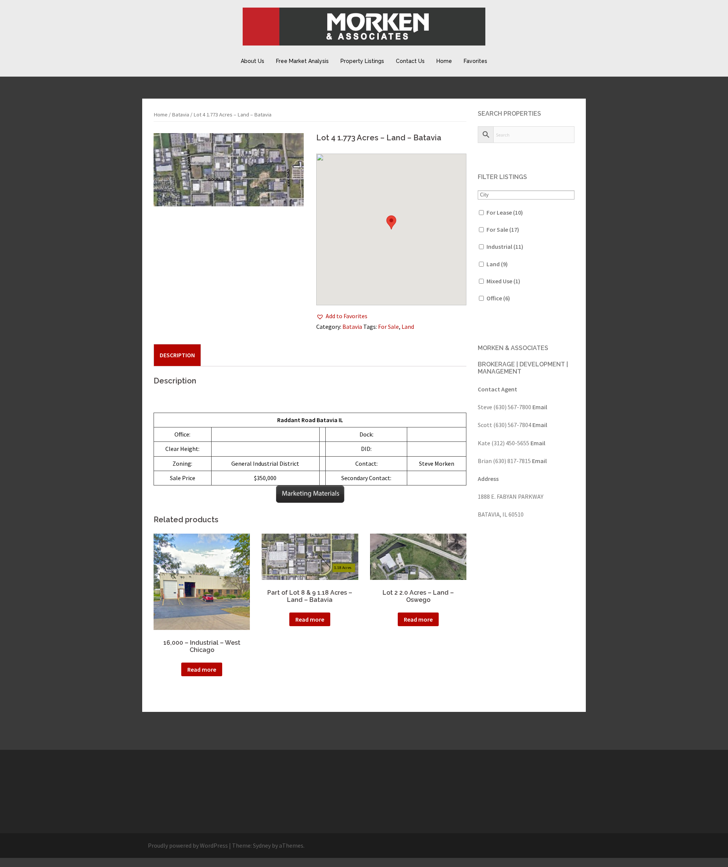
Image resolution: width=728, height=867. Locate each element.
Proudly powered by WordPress (188, 845)
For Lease (504, 212)
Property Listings (362, 61)
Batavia (180, 114)
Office (498, 298)
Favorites (475, 61)
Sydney (262, 845)
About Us (252, 61)
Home (444, 61)
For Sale (388, 326)
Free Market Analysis (302, 61)
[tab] (177, 355)
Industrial (504, 246)
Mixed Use (503, 281)
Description (177, 355)
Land (408, 326)
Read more (201, 669)
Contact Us (410, 61)
